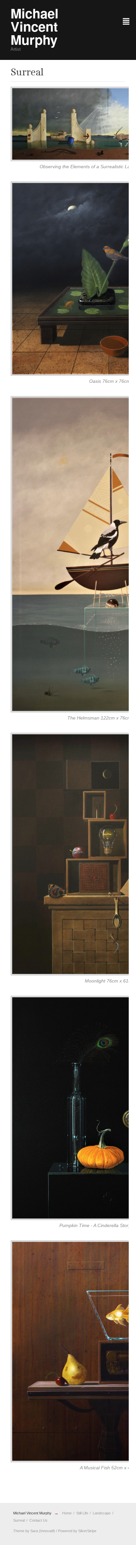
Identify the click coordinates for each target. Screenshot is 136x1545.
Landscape (102, 1513)
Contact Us (38, 1520)
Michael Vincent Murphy (32, 1513)
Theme (18, 1531)
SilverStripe (87, 1531)
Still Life (82, 1513)
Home (67, 1513)
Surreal (19, 1520)
